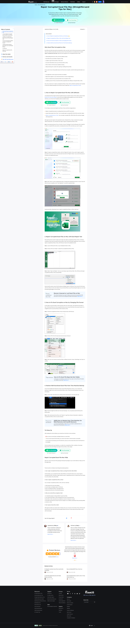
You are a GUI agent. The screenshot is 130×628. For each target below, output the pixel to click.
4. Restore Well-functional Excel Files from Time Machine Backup (59, 42)
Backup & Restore (64, 1)
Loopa (60, 612)
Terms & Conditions (62, 602)
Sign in (100, 1)
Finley (50, 29)
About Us (68, 599)
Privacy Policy (61, 597)
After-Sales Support (50, 597)
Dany (77, 525)
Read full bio (50, 534)
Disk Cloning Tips (37, 606)
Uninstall (60, 593)
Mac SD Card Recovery (8, 59)
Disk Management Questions (52, 606)
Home (36, 4)
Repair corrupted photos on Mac (52, 115)
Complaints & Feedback (71, 617)
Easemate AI (61, 608)
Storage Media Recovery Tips (40, 597)
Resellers (68, 606)
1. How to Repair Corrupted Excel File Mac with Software (58, 35)
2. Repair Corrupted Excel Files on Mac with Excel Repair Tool (58, 38)
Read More (74, 558)
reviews (57, 556)
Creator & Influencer (70, 610)
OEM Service (69, 612)
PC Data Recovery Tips (38, 593)
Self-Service (49, 593)
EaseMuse (60, 610)
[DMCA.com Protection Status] (41, 625)
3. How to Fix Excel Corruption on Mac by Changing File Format (59, 40)
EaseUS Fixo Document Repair (51, 97)
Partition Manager (55, 1)
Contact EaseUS (69, 604)
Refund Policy (61, 595)
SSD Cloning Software (38, 608)
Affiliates (68, 608)
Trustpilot (85, 598)
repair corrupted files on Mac (75, 85)
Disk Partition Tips (38, 604)
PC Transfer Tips (37, 612)
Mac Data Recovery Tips (39, 595)
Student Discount (70, 614)
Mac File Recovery (41, 4)
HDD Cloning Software (38, 610)
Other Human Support (51, 600)
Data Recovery (46, 1)
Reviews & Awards (70, 602)
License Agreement (62, 600)
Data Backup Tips (38, 602)
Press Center (69, 600)
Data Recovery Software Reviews (40, 600)
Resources (37, 591)
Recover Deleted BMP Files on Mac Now (74, 569)
